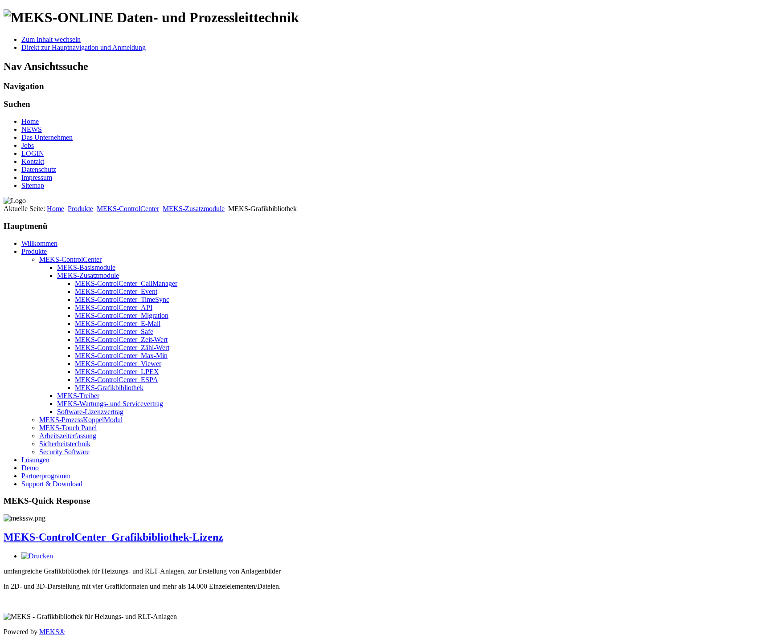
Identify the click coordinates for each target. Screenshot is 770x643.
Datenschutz (38, 169)
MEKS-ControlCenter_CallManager (126, 283)
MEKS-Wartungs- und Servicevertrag (110, 403)
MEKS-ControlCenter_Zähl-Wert (122, 347)
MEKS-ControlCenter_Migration (121, 315)
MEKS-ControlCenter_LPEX (117, 371)
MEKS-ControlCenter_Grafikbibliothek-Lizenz (113, 537)
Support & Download (51, 484)
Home (30, 121)
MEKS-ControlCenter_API (113, 307)
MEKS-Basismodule (86, 267)
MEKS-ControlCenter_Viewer (118, 363)
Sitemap (32, 185)
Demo (30, 468)
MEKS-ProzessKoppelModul (81, 419)
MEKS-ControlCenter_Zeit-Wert (121, 339)
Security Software (64, 452)
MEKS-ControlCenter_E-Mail (117, 323)
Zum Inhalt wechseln (51, 39)
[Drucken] (37, 556)
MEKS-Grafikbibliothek (109, 387)
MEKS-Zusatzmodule (194, 208)
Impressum (36, 177)
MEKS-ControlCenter (128, 208)
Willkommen (39, 243)
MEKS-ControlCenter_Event (116, 291)
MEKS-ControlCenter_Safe (114, 331)
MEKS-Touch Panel (68, 427)
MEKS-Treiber (78, 395)
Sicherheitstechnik (64, 444)
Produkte (80, 208)
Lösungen (35, 460)
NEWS (31, 129)
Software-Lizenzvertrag (90, 411)
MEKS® (52, 631)
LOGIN (32, 153)
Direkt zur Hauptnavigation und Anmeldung (83, 47)
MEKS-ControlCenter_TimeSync (122, 299)
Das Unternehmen (47, 137)
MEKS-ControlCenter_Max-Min (121, 355)
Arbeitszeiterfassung (67, 436)
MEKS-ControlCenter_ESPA (116, 379)
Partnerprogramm (45, 476)
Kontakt (32, 161)
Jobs (27, 145)
